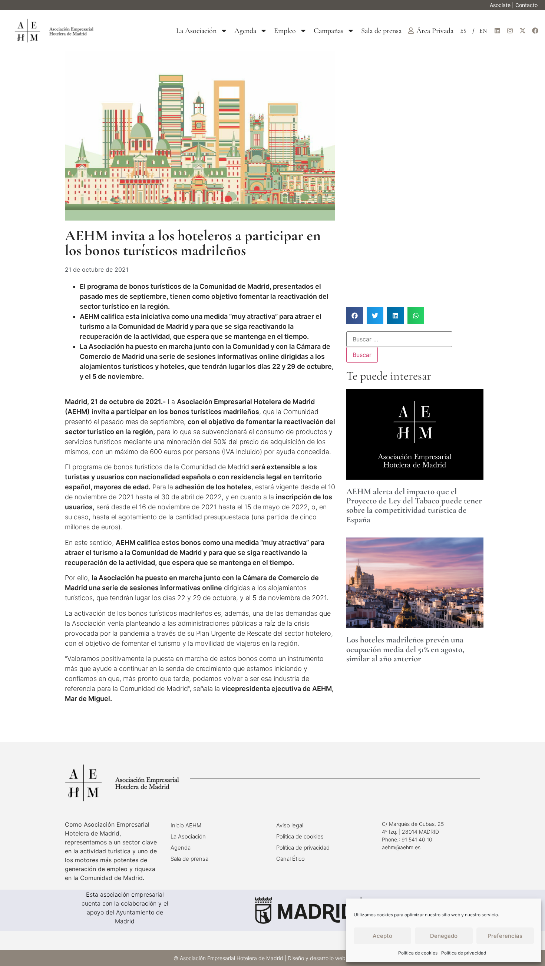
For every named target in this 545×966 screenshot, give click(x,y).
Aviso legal (289, 825)
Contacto (526, 5)
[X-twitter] (522, 30)
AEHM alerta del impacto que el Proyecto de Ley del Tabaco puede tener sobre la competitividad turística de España (414, 505)
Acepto (382, 935)
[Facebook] (535, 30)
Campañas (328, 30)
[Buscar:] (399, 339)
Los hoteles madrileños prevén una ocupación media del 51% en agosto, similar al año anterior (405, 649)
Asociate (500, 5)
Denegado (444, 935)
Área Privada (434, 30)
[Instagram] (509, 30)
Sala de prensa (381, 30)
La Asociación (196, 30)
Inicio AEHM (186, 825)
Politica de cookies (417, 953)
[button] (354, 315)
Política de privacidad (463, 953)
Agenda (245, 30)
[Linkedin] (497, 30)
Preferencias (505, 935)
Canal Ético (290, 858)
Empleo (285, 30)
